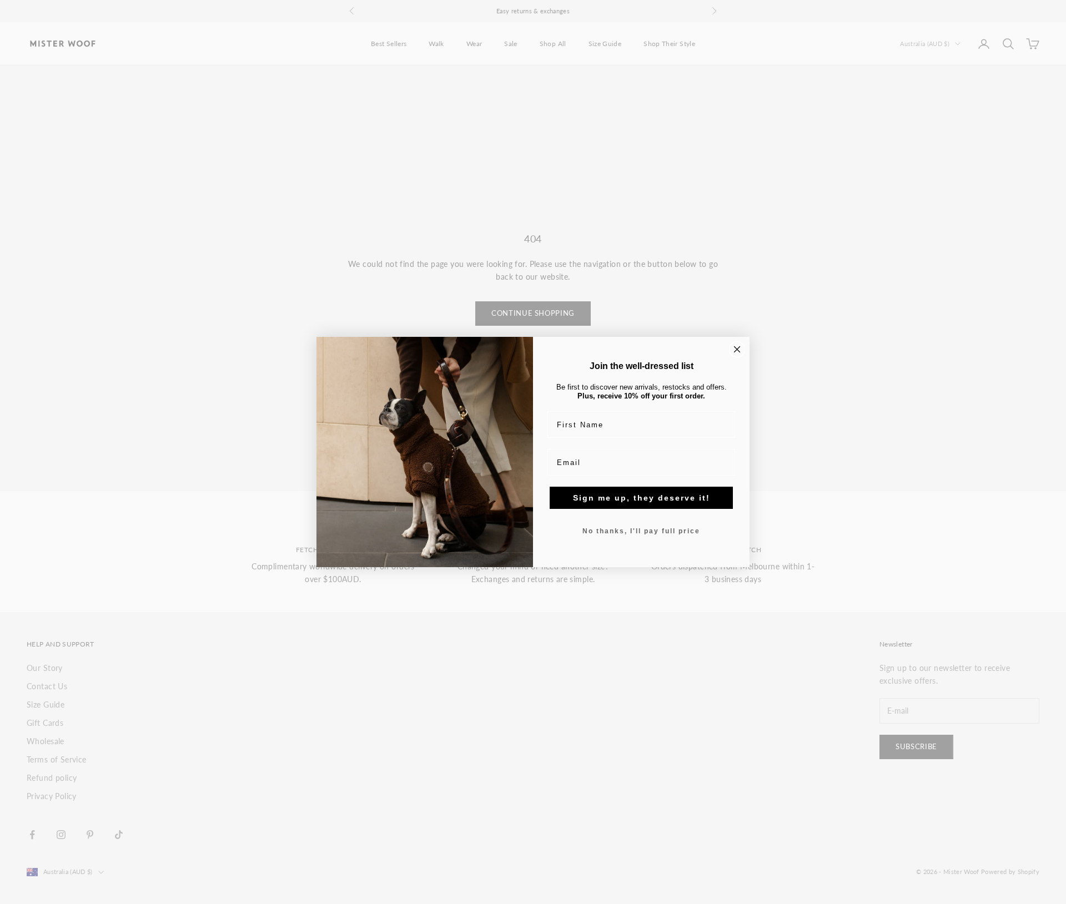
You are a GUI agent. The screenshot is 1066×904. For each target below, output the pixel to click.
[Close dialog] (737, 349)
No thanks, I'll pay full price (641, 531)
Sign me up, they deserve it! (641, 497)
